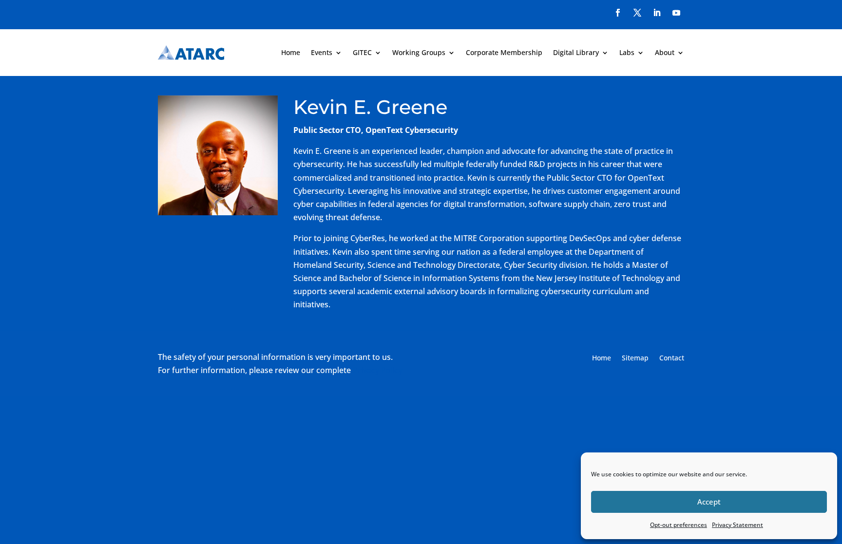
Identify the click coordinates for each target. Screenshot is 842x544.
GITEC (362, 52)
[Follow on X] (637, 12)
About (664, 52)
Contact (671, 358)
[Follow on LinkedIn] (657, 12)
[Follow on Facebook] (618, 12)
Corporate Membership (504, 52)
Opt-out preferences (678, 525)
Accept (709, 501)
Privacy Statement (737, 525)
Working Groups (418, 52)
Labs (626, 52)
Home (290, 52)
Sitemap (635, 358)
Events (321, 52)
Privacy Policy (377, 370)
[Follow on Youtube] (676, 12)
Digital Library (576, 52)
